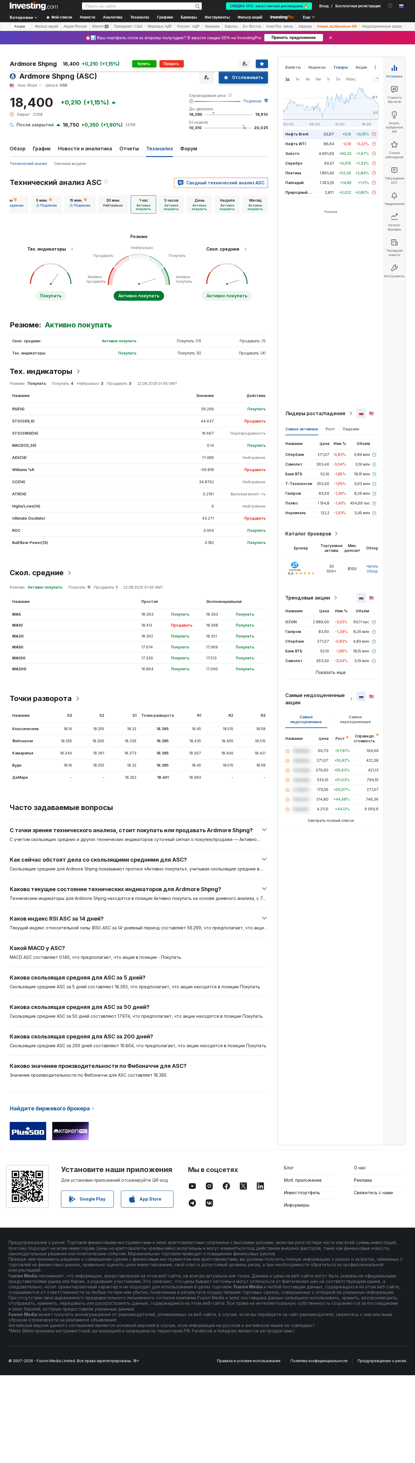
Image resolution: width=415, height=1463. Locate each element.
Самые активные (301, 429)
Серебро (294, 163)
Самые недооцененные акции (315, 699)
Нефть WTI (295, 144)
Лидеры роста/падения (315, 413)
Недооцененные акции (382, 26)
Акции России (75, 26)
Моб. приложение (303, 1180)
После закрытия (35, 124)
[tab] (46, 204)
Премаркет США (128, 26)
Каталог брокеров (308, 534)
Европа (231, 26)
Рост (330, 429)
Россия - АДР (188, 26)
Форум (188, 148)
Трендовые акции (307, 598)
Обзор (18, 148)
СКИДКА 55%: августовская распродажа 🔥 (269, 6)
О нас (360, 1167)
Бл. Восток (252, 26)
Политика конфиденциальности (319, 1361)
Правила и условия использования (248, 1361)
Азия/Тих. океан (279, 26)
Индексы (317, 67)
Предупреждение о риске (382, 1361)
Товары (340, 67)
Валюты (293, 67)
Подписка (252, 101)
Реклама (363, 1180)
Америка (212, 26)
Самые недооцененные (306, 719)
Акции (19, 26)
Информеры (296, 1205)
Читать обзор (372, 568)
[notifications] (390, 6)
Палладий (294, 182)
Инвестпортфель (302, 1192)
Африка (305, 26)
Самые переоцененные (355, 719)
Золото (292, 153)
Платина (293, 173)
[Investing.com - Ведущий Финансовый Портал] (34, 6)
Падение (351, 429)
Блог (289, 1167)
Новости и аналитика (85, 148)
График (42, 148)
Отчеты (129, 148)
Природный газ (299, 192)
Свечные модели (70, 163)
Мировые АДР (160, 26)
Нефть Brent (296, 134)
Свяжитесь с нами (373, 1192)
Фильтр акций (250, 17)
